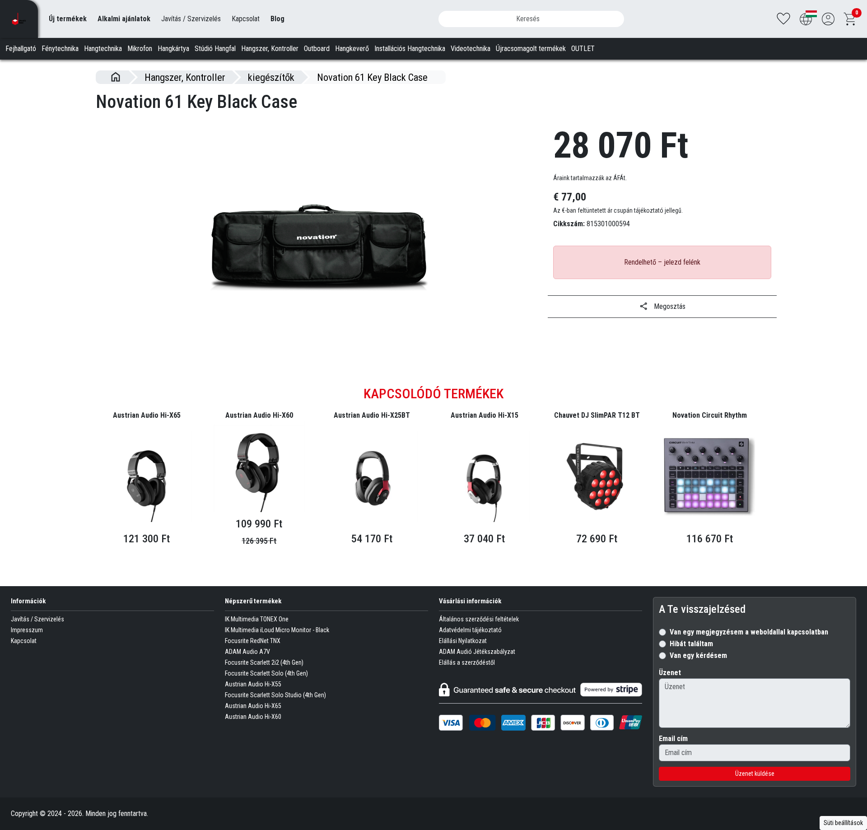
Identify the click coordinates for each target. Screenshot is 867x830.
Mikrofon (139, 48)
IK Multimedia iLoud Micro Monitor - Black (277, 630)
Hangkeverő (352, 48)
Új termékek (68, 18)
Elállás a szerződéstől (467, 662)
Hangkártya (173, 48)
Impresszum (27, 630)
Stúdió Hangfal (215, 48)
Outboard (317, 48)
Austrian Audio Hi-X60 (253, 716)
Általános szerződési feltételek (479, 619)
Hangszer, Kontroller (269, 48)
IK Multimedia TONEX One (257, 619)
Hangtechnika (103, 48)
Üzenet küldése (754, 773)
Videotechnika (470, 48)
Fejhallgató (20, 48)
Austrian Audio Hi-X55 (253, 684)
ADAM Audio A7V (247, 651)
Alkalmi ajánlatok (124, 18)
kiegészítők (271, 77)
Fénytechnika (60, 48)
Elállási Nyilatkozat (463, 640)
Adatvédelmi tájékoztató (470, 630)
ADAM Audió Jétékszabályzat (477, 651)
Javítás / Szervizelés (191, 18)
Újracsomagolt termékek (531, 48)
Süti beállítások (843, 822)
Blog (277, 18)
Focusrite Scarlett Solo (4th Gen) (266, 673)
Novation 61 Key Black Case (372, 77)
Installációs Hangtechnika (409, 48)
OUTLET (583, 48)
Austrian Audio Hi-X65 (253, 705)
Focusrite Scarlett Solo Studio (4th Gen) (275, 695)
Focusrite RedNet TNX (252, 640)
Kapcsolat (246, 18)
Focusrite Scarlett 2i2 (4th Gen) (264, 662)
